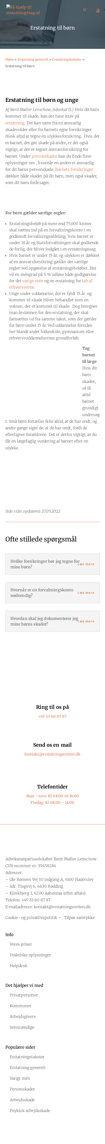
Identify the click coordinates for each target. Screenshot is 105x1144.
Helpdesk (18, 965)
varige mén (32, 280)
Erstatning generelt (33, 59)
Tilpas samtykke (79, 917)
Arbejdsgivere (23, 1016)
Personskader (22, 1089)
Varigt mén (20, 1078)
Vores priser (21, 944)
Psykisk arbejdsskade (30, 1110)
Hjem (9, 59)
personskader (44, 156)
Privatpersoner (24, 995)
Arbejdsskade (22, 1099)
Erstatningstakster (66, 59)
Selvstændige (22, 1027)
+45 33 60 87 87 (52, 716)
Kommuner (20, 1005)
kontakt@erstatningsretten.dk (52, 754)
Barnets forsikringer (74, 169)
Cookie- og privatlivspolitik (31, 917)
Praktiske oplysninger (30, 954)
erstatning (15, 122)
